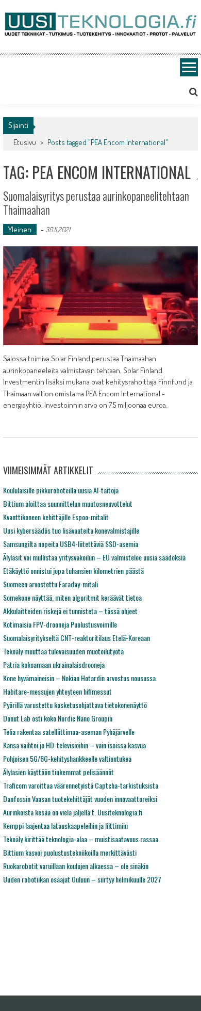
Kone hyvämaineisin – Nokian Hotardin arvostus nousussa (79, 677)
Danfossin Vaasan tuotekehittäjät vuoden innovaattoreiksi (80, 798)
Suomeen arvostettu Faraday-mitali (50, 584)
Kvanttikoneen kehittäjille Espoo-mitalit (56, 516)
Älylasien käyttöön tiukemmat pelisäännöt (58, 771)
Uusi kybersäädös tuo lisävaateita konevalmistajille (71, 530)
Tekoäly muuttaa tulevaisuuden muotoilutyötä (63, 651)
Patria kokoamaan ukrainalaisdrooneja (54, 664)
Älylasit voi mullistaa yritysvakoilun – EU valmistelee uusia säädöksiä (94, 557)
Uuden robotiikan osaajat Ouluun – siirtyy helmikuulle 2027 (82, 879)
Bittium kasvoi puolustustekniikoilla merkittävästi (70, 852)
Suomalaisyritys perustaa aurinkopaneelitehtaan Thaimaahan (96, 202)
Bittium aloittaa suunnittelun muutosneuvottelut (67, 503)
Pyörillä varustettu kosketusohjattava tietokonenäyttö (75, 704)
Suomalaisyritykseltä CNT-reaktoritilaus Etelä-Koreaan (76, 637)
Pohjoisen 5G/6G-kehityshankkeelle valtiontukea (67, 758)
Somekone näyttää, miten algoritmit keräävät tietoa (72, 597)
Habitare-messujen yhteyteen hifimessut (57, 691)
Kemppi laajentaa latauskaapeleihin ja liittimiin (65, 825)
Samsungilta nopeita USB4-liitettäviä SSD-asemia (70, 543)
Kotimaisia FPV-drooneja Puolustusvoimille (60, 624)
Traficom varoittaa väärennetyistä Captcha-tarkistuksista (80, 785)
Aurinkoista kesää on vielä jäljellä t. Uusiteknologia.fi (72, 812)
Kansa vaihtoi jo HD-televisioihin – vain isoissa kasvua (74, 745)
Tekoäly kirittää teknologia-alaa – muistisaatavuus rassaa (80, 838)
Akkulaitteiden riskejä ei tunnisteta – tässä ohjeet (70, 610)
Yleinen (19, 229)
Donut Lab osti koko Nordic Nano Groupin (57, 718)
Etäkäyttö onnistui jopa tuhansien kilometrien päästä (73, 570)
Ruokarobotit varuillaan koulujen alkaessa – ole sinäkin (75, 865)
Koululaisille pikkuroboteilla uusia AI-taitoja (61, 490)
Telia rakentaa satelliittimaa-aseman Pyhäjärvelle (69, 731)
